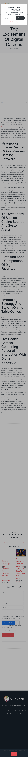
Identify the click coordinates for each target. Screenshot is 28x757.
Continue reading (14, 21)
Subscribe (20, 18)
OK (14, 754)
